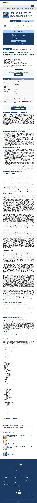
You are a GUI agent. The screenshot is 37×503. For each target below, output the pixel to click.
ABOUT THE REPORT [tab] (7, 49)
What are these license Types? (18, 43)
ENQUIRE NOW (18, 74)
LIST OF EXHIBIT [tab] (15, 49)
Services (16, 477)
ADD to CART (18, 41)
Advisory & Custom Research (19, 478)
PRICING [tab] (30, 49)
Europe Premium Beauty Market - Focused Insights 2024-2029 (25, 9)
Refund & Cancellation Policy (19, 486)
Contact (5, 478)
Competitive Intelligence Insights (18, 480)
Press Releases (6, 481)
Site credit (32, 496)
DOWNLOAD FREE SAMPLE (18, 108)
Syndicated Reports (29, 480)
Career (5, 480)
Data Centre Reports (29, 478)
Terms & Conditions (17, 485)
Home (4, 8)
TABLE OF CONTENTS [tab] (23, 49)
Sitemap (27, 481)
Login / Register (6, 484)
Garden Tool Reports (29, 477)
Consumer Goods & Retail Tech (11, 9)
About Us (5, 477)
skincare (10, 222)
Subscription (16, 482)
